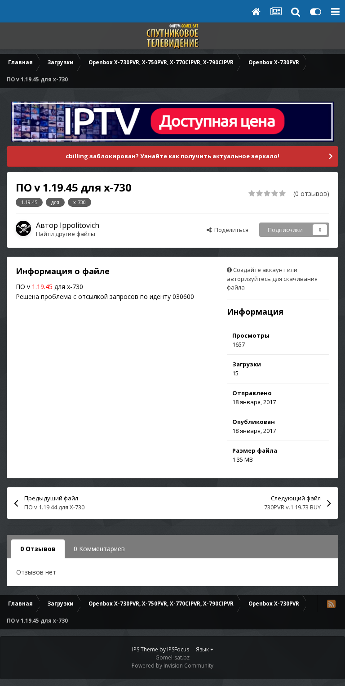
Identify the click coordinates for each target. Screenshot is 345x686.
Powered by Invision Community (172, 665)
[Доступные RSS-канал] (331, 603)
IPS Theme (145, 649)
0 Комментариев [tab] (99, 548)
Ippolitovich (79, 225)
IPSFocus (178, 649)
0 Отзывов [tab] (38, 548)
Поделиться (230, 230)
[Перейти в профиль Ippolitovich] (23, 228)
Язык (203, 649)
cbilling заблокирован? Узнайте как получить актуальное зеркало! (172, 156)
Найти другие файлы (65, 234)
